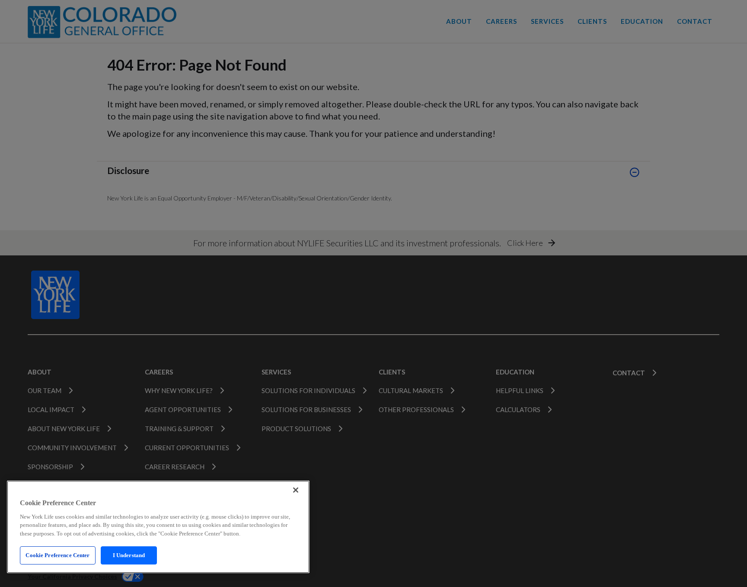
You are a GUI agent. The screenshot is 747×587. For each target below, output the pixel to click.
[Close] (295, 490)
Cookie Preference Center (57, 555)
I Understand (129, 555)
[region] (158, 527)
